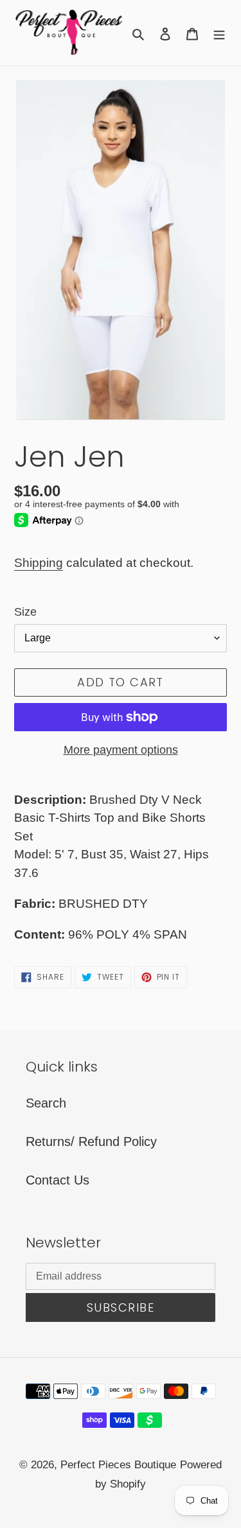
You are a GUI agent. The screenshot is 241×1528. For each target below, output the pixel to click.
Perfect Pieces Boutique (118, 1465)
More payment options (121, 749)
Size (25, 611)
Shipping (38, 562)
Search (46, 1103)
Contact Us (57, 1180)
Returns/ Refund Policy (91, 1141)
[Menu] (219, 33)
